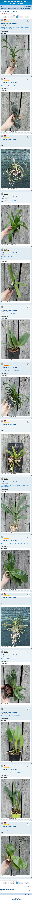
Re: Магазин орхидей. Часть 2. (10, 23)
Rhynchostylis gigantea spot (7, 256)
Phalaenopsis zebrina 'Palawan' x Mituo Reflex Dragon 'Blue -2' (14, 543)
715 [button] (26, 17)
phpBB (13, 896)
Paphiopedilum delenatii (6, 658)
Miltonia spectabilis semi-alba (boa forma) (10, 200)
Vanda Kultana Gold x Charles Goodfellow (10, 601)
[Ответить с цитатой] (28, 21)
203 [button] (22, 17)
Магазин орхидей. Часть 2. (9, 11)
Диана (5, 19)
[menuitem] (3, 6)
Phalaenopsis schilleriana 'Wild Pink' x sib (10, 85)
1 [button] (8, 17)
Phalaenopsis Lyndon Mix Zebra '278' (9, 830)
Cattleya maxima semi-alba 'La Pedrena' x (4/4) (11, 715)
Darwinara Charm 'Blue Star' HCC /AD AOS (10, 370)
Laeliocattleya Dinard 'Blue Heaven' (8, 313)
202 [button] (19, 17)
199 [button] (11, 17)
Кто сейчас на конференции (7, 889)
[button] (4, 17)
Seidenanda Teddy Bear (6, 143)
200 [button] (14, 17)
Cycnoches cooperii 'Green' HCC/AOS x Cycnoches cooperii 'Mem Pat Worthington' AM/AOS (16, 486)
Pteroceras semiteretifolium (7, 428)
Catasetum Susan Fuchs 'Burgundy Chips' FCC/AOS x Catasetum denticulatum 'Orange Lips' (15, 28)
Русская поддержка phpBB (16, 898)
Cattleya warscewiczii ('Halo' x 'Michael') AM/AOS (11, 772)
